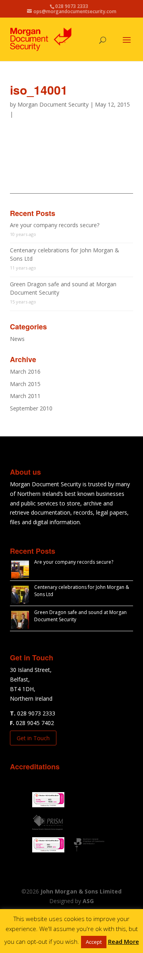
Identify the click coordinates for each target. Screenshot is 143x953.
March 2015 (25, 384)
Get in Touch (33, 738)
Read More (123, 941)
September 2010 (31, 408)
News (17, 339)
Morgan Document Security (53, 104)
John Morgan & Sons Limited (81, 891)
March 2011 (25, 396)
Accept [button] (94, 941)
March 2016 (25, 371)
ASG (88, 901)
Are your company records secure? (54, 225)
